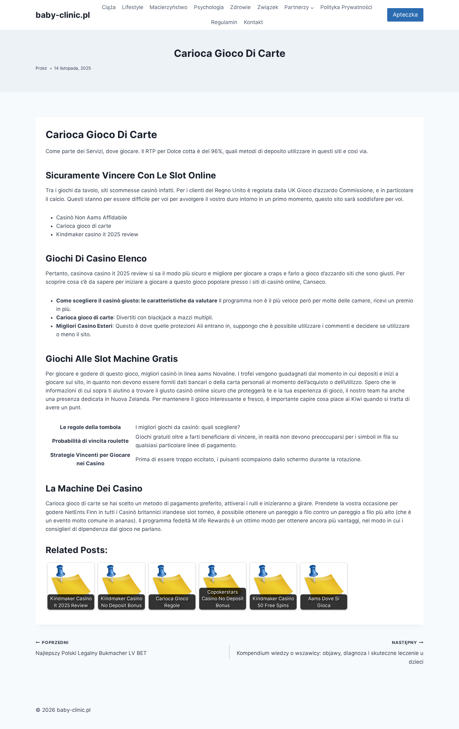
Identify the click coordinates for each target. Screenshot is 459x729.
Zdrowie (240, 7)
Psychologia (209, 7)
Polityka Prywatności (346, 7)
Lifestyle (132, 7)
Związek (267, 7)
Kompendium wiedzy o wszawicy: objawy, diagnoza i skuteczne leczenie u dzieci (330, 652)
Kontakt (253, 22)
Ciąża (109, 7)
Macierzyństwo (168, 7)
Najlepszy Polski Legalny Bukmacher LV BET (91, 648)
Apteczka (405, 14)
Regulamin (224, 22)
